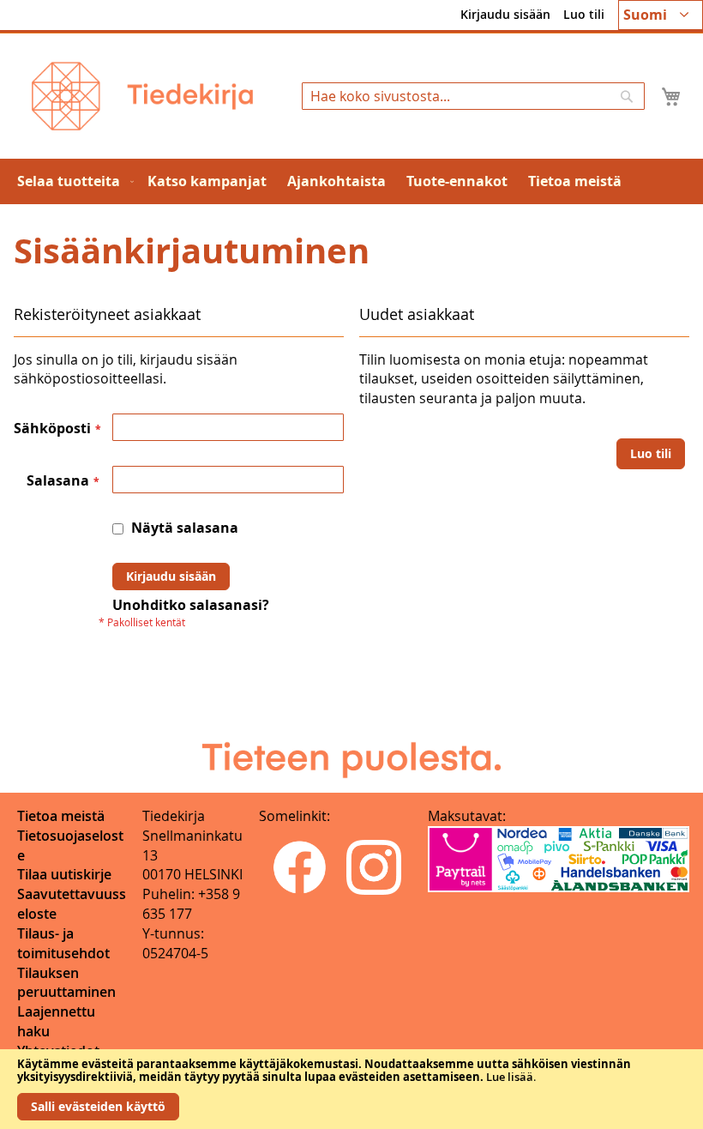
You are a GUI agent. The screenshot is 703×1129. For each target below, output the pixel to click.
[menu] (351, 181)
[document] (351, 1089)
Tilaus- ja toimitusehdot (63, 943)
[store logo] (142, 96)
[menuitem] (72, 181)
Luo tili (583, 14)
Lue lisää (509, 1076)
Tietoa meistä (61, 815)
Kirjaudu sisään (505, 14)
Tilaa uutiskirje (64, 874)
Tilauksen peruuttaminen (66, 982)
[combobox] (473, 96)
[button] (660, 15)
